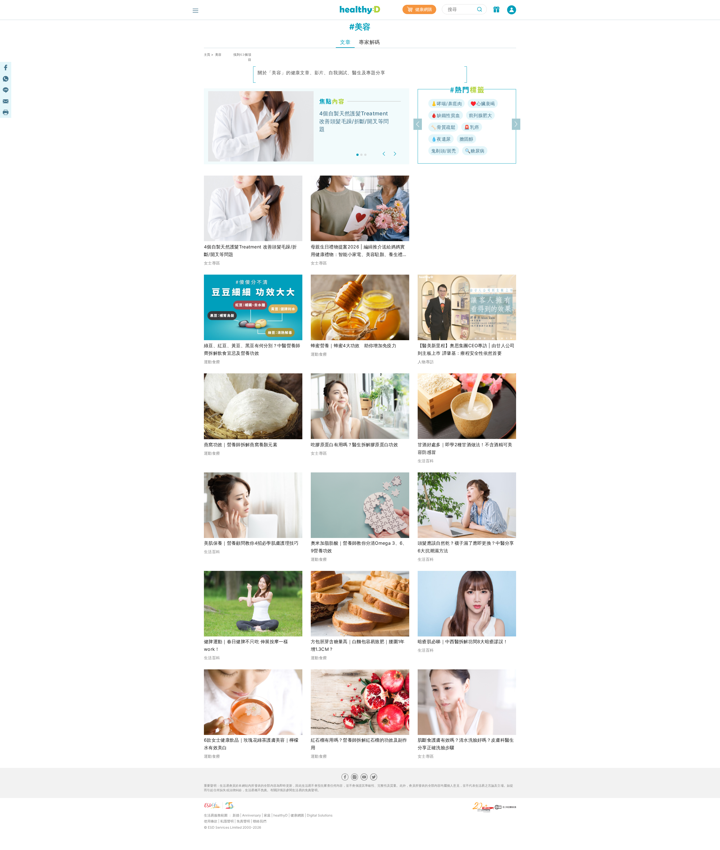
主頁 (207, 55)
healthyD (280, 815)
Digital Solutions (319, 815)
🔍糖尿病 (475, 151)
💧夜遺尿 (441, 139)
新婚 (236, 815)
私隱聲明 (227, 821)
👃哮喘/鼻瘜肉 (446, 103)
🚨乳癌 (471, 127)
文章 (345, 42)
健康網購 (423, 9)
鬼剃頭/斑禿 (443, 151)
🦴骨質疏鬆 (443, 127)
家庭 (267, 815)
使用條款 (210, 821)
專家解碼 (369, 42)
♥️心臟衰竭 (483, 103)
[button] (384, 154)
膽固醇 (466, 139)
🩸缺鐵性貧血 (445, 115)
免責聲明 (243, 821)
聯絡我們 (259, 821)
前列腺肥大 (480, 115)
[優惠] (496, 9)
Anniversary (251, 815)
